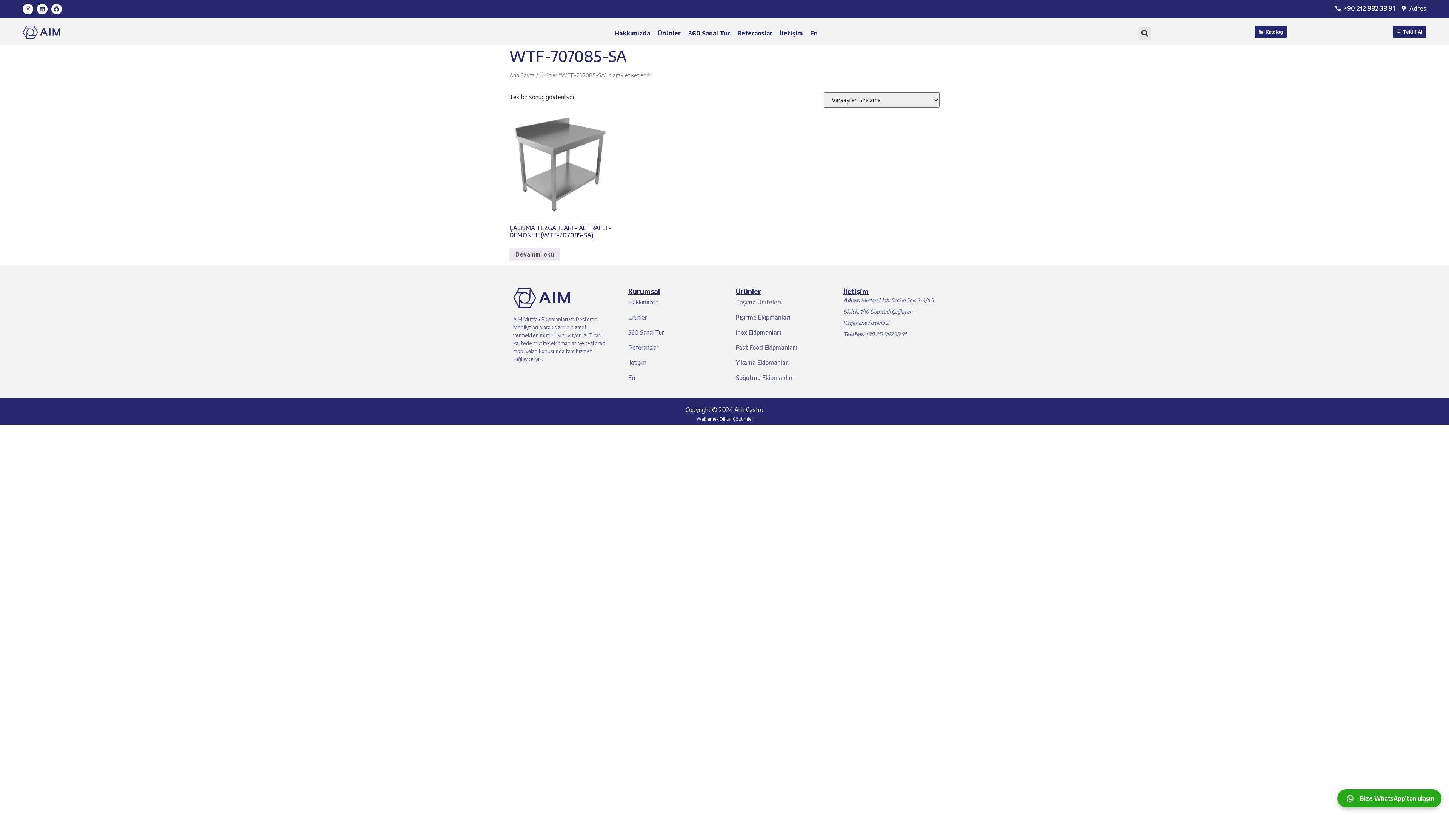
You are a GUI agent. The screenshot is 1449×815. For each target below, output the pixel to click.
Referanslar (755, 33)
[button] (1144, 33)
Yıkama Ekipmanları (763, 362)
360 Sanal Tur (709, 33)
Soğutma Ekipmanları (765, 377)
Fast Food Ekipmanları (766, 347)
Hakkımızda (632, 33)
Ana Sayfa (522, 75)
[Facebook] (56, 9)
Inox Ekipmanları (758, 332)
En (814, 33)
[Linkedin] (42, 9)
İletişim (791, 33)
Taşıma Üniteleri (758, 302)
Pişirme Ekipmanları (763, 317)
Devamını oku (534, 254)
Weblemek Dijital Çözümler (725, 419)
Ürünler (669, 33)
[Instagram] (28, 9)
